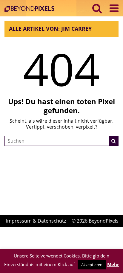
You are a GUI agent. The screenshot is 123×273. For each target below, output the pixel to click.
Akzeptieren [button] (91, 264)
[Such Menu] (97, 8)
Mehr (113, 264)
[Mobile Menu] (114, 8)
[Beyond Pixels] (30, 9)
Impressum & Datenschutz (36, 221)
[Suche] (114, 141)
